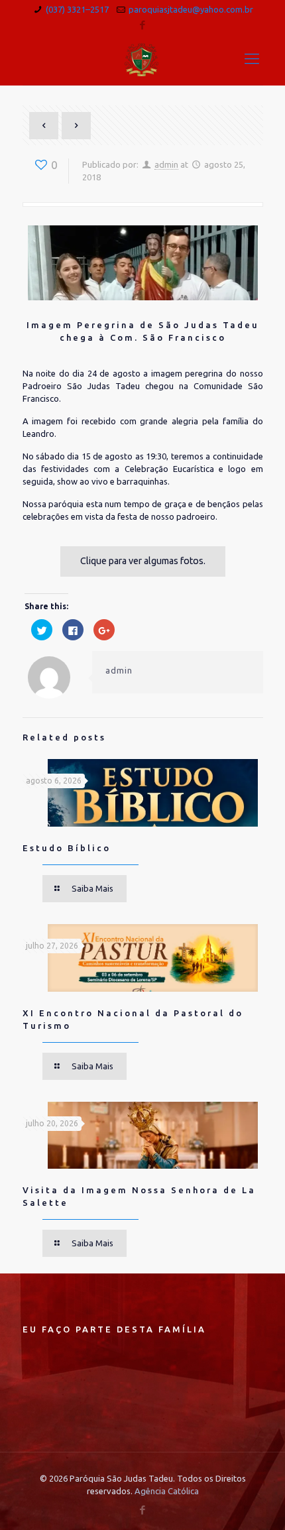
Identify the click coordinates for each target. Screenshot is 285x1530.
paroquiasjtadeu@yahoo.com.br (191, 9)
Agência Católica (167, 1491)
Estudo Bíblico (67, 848)
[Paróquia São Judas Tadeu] (143, 58)
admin (166, 164)
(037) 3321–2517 (77, 9)
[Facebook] (143, 24)
